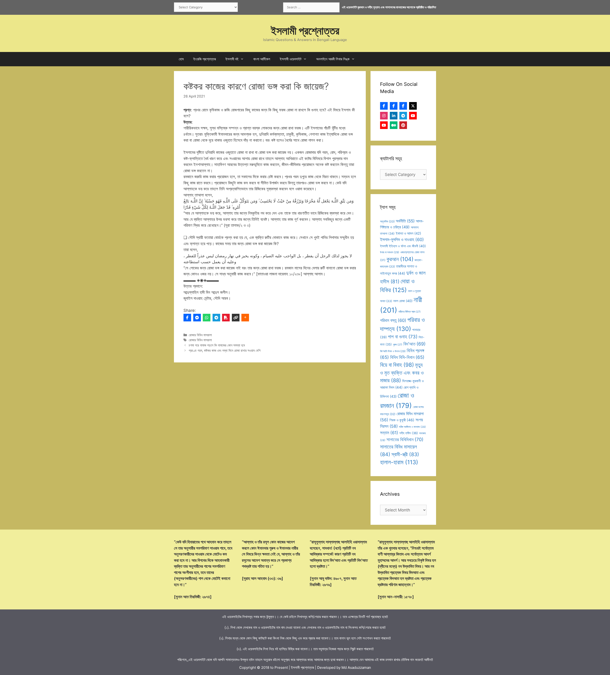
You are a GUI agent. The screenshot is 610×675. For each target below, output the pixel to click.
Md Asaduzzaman (356, 667)
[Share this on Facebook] (187, 317)
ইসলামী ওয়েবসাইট (290, 59)
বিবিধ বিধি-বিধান (407, 357)
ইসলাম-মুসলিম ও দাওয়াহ (402, 239)
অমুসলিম (387, 221)
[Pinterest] (403, 125)
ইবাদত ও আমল (408, 233)
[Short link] (235, 317)
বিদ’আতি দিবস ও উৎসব (393, 351)
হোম (181, 59)
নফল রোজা (402, 301)
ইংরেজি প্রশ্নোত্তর (204, 59)
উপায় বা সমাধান (389, 252)
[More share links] (245, 317)
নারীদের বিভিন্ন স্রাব (409, 311)
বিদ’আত (414, 344)
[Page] (393, 106)
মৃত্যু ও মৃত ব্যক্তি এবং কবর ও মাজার (402, 372)
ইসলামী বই (232, 59)
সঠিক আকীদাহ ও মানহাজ (412, 426)
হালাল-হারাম (399, 462)
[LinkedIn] (393, 115)
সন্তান (389, 432)
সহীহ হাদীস (408, 433)
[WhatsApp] (206, 317)
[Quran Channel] (384, 125)
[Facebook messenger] (197, 317)
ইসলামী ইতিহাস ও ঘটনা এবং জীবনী (403, 246)
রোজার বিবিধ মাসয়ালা (200, 335)
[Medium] (393, 125)
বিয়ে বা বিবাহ (397, 364)
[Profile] (384, 106)
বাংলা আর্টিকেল (261, 59)
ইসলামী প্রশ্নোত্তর (305, 30)
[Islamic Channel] (413, 115)
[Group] (403, 106)
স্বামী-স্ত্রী (405, 454)
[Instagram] (384, 115)
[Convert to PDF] (226, 317)
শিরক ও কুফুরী (401, 420)
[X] (413, 106)
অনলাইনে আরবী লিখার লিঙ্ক (333, 59)
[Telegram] (216, 317)
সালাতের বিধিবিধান (404, 439)
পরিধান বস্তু (393, 320)
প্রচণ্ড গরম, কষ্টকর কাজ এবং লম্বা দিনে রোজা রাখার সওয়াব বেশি (224, 350)
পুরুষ (397, 344)
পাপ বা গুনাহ (402, 337)
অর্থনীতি (405, 220)
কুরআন (399, 259)
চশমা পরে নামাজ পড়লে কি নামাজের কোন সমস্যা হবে (217, 345)
